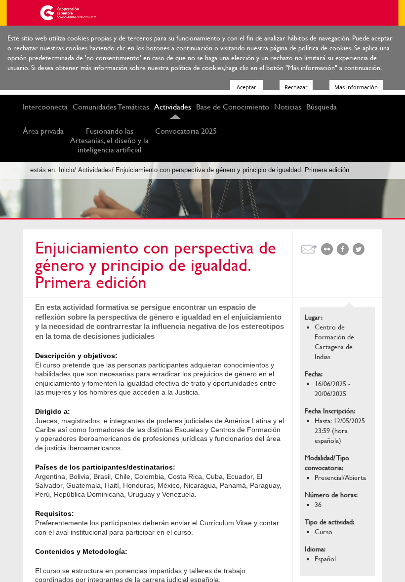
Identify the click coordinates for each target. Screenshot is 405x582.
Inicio (66, 170)
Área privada (43, 131)
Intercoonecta (45, 106)
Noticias (287, 106)
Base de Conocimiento (232, 106)
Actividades (172, 106)
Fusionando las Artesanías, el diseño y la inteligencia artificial (109, 140)
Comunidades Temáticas (111, 106)
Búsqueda (321, 106)
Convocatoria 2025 (186, 131)
